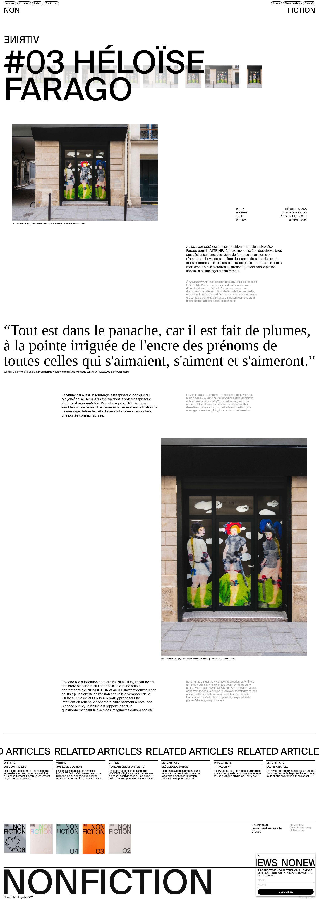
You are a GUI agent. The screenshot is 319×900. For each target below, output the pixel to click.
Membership (292, 3)
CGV (30, 897)
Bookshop (51, 3)
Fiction (301, 9)
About (276, 3)
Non (12, 9)
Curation (24, 3)
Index (37, 3)
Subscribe (286, 891)
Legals (22, 897)
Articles (9, 3)
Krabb (311, 897)
